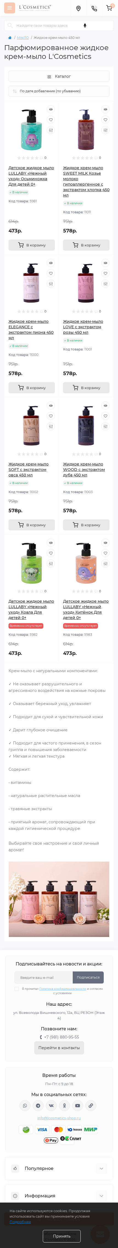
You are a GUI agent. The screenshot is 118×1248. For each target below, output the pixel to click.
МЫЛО (23, 38)
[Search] (10, 25)
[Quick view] (51, 109)
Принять (62, 1236)
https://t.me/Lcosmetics (38, 1105)
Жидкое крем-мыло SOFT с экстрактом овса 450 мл (29, 470)
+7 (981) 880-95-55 (61, 1037)
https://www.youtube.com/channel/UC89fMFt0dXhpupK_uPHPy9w (77, 1105)
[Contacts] (94, 8)
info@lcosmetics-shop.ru (59, 1118)
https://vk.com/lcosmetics (51, 1105)
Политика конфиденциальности (62, 989)
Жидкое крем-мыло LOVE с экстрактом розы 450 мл (83, 327)
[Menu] (9, 7)
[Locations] (78, 8)
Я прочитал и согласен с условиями (62, 991)
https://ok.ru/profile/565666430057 (64, 1105)
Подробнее (20, 1222)
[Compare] (51, 130)
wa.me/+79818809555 (24, 1105)
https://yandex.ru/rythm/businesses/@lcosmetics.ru (90, 1105)
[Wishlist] (51, 120)
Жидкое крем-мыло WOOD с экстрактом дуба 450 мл (84, 470)
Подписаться (88, 977)
